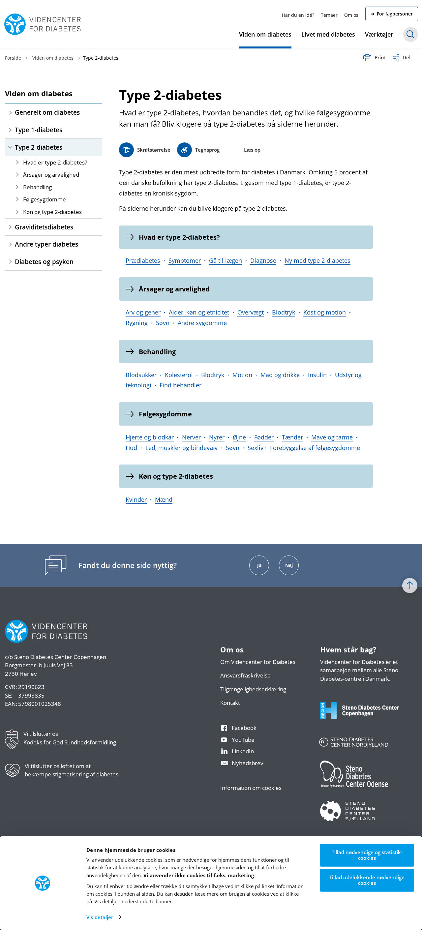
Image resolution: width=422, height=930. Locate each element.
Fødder (264, 437)
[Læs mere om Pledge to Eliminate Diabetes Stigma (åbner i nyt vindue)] (15, 773)
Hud (131, 448)
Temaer (329, 15)
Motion (242, 375)
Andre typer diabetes (46, 244)
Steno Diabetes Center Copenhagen (60, 657)
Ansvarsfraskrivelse (245, 675)
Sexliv (255, 448)
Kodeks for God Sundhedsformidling (69, 742)
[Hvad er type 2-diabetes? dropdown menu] (17, 162)
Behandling (37, 187)
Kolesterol (179, 375)
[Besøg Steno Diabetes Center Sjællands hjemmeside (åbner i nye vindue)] (365, 817)
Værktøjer (379, 34)
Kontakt (230, 702)
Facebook (244, 728)
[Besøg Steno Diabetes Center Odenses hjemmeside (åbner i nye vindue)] (365, 781)
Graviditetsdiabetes (44, 227)
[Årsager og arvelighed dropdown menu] (17, 174)
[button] (198, 149)
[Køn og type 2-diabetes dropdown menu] (17, 212)
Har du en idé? (298, 15)
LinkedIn (243, 751)
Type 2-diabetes (38, 147)
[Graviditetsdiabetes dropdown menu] (10, 227)
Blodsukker (141, 375)
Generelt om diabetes (47, 112)
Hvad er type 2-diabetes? (55, 162)
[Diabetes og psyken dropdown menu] (10, 261)
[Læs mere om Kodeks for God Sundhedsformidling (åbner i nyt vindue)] (14, 741)
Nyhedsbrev (247, 763)
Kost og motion (324, 312)
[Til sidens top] (410, 586)
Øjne (239, 437)
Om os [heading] (232, 649)
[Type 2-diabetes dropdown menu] (10, 147)
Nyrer (217, 437)
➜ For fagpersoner (392, 14)
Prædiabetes (143, 260)
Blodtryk (283, 312)
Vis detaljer (99, 917)
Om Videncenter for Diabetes (257, 662)
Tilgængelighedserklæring (253, 689)
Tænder (292, 437)
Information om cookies (251, 788)
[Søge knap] (410, 34)
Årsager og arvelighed (51, 174)
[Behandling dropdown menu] (17, 187)
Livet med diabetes (328, 34)
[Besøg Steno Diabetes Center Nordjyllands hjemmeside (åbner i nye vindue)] (365, 746)
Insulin (317, 375)
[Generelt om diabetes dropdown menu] (10, 112)
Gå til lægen (225, 260)
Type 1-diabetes (38, 130)
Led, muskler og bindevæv (181, 448)
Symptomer (184, 260)
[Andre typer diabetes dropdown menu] (10, 244)
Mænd (163, 499)
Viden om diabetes (265, 34)
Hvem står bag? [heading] (348, 649)
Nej (289, 565)
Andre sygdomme (202, 323)
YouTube (243, 739)
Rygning (137, 323)
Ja (259, 565)
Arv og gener (143, 312)
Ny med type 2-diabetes (317, 260)
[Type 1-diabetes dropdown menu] (10, 129)
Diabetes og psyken (44, 261)
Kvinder (136, 499)
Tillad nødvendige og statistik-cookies (367, 855)
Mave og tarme (332, 437)
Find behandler (180, 385)
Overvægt (250, 312)
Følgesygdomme (44, 199)
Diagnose (263, 260)
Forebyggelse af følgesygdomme (315, 448)
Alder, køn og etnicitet (199, 312)
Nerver (191, 437)
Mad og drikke (280, 375)
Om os (351, 15)
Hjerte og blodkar (150, 437)
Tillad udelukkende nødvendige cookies (367, 880)
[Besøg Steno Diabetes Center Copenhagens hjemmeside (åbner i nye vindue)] (365, 717)
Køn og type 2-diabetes (52, 212)
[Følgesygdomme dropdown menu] (17, 199)
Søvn (162, 323)
